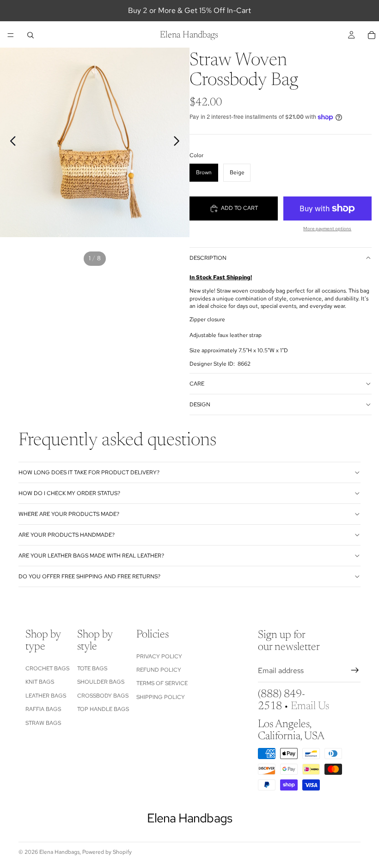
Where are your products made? (68, 514)
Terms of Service (162, 683)
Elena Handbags (59, 852)
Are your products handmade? (66, 535)
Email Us (310, 706)
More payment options (327, 229)
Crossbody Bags (102, 695)
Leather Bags (45, 695)
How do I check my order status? (69, 493)
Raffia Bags (43, 709)
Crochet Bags (47, 668)
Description (208, 258)
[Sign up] (355, 670)
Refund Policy (158, 670)
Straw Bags (43, 722)
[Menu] (10, 35)
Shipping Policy (160, 696)
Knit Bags (39, 682)
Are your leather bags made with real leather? (91, 555)
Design (200, 404)
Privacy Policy (159, 656)
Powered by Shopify (107, 852)
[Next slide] (179, 142)
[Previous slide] (10, 142)
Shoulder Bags (100, 682)
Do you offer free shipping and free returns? (89, 576)
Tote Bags (92, 668)
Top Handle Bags (103, 709)
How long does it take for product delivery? (88, 472)
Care (197, 383)
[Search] (30, 35)
